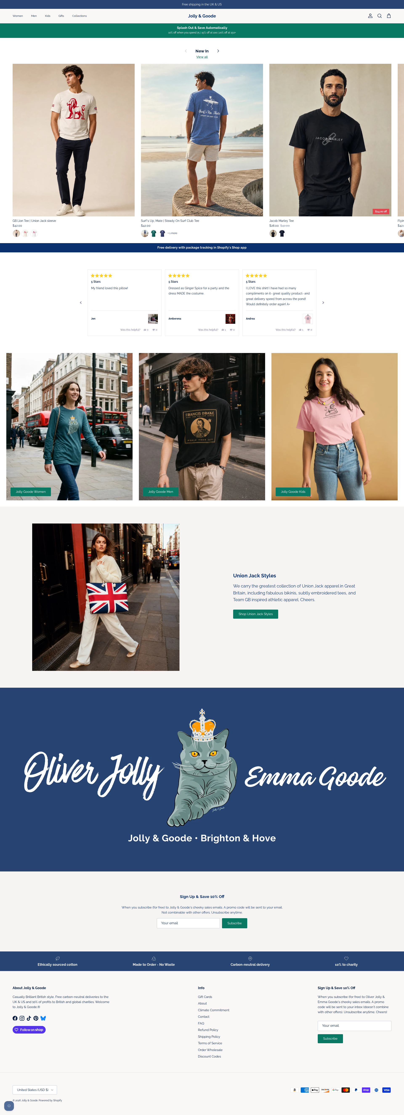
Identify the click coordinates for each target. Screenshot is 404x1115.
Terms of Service (210, 1043)
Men (34, 15)
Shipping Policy (209, 1037)
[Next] (323, 303)
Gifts (61, 15)
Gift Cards (205, 997)
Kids (47, 15)
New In (202, 51)
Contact (203, 1017)
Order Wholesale (210, 1050)
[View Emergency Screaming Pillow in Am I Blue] (153, 319)
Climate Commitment (213, 1010)
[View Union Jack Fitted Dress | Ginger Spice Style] (230, 319)
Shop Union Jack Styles (256, 614)
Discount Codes (209, 1056)
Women (18, 15)
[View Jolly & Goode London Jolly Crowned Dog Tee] (308, 319)
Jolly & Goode (29, 1100)
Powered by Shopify (50, 1100)
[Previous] (81, 303)
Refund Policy (208, 1030)
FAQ (201, 1023)
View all (202, 57)
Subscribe (234, 923)
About (202, 1003)
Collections (79, 15)
